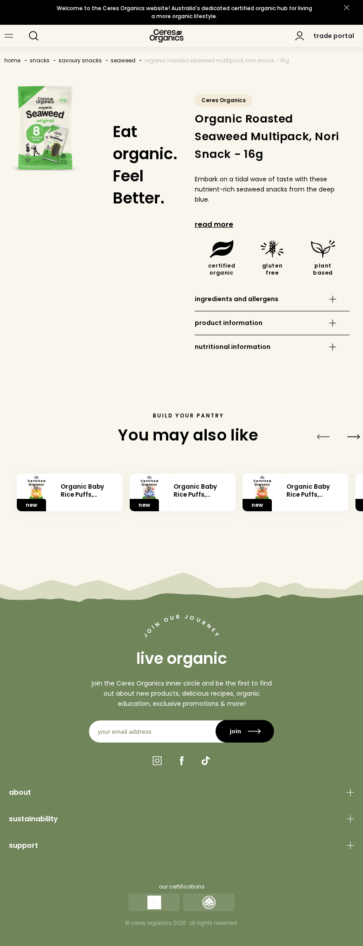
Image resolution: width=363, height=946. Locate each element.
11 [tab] (229, 528)
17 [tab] (353, 528)
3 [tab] (64, 528)
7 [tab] (147, 528)
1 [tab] (23, 528)
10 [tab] (208, 528)
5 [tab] (106, 528)
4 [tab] (85, 528)
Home (12, 60)
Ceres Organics (223, 100)
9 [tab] (188, 528)
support (23, 845)
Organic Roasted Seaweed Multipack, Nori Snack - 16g (216, 60)
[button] (34, 36)
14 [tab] (291, 528)
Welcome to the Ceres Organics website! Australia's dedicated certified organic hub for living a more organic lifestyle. (184, 12)
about (20, 792)
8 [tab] (167, 528)
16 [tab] (332, 528)
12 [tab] (249, 528)
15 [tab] (311, 528)
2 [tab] (44, 528)
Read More (214, 224)
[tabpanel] (69, 493)
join (235, 731)
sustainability (33, 819)
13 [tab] (270, 528)
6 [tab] (126, 528)
